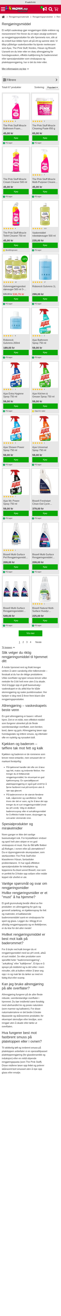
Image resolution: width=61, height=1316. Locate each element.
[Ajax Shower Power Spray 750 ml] (16, 428)
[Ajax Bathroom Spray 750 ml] (45, 321)
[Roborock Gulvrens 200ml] (16, 321)
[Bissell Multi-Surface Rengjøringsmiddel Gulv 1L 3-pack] (16, 589)
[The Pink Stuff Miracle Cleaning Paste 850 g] (45, 107)
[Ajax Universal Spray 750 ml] (45, 428)
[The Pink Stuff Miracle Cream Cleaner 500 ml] (16, 160)
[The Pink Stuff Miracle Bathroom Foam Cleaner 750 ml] (16, 107)
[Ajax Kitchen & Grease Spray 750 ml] (45, 375)
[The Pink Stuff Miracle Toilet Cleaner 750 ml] (16, 214)
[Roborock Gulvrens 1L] (45, 267)
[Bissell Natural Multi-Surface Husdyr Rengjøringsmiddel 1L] (45, 589)
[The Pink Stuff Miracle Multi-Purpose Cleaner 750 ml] (45, 160)
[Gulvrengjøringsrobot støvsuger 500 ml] (45, 214)
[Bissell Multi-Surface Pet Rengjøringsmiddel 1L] (16, 536)
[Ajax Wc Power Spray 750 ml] (16, 482)
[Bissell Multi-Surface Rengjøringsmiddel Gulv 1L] (45, 536)
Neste (38, 642)
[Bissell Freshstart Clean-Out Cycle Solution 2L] (45, 482)
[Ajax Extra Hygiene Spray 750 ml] (16, 375)
